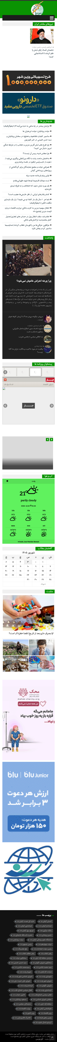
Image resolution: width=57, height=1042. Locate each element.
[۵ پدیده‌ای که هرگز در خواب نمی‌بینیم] (42, 664)
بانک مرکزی (45, 930)
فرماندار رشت (26, 985)
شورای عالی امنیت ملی (20, 981)
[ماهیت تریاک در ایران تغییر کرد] (15, 647)
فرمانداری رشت (44, 990)
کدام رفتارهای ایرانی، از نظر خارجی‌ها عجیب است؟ (28, 194)
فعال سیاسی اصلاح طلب (21, 990)
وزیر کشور (29, 1013)
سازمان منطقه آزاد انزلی (42, 958)
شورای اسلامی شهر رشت (22, 976)
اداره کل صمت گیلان (25, 921)
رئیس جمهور (26, 944)
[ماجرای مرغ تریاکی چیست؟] (15, 664)
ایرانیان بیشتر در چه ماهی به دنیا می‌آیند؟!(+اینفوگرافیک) (26, 126)
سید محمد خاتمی (43, 967)
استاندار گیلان (44, 926)
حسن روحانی (45, 935)
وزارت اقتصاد (24, 1008)
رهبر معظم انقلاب (26, 953)
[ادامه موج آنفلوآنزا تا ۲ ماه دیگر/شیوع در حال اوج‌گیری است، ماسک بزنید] (42, 647)
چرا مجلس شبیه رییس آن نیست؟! (36, 153)
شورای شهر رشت (44, 981)
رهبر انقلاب (46, 953)
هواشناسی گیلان (44, 1008)
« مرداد (43, 584)
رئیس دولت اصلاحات (42, 949)
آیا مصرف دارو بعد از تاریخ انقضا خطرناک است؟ (31, 633)
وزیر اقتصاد (46, 1013)
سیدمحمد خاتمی (22, 967)
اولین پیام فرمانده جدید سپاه (37, 175)
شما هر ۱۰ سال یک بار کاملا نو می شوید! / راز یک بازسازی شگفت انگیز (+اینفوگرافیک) (27, 201)
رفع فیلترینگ (21, 949)
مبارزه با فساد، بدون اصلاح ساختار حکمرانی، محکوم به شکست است (28, 330)
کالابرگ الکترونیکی (23, 1018)
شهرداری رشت (45, 976)
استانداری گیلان (25, 926)
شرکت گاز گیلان (44, 972)
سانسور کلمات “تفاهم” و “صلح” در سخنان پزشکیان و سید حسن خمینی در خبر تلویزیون (28, 138)
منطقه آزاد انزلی (44, 1004)
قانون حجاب (19, 995)
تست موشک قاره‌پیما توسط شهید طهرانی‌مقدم (31, 181)
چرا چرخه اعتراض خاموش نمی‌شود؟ (34, 281)
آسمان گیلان (46, 921)
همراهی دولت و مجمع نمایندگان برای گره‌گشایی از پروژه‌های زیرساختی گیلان (30, 168)
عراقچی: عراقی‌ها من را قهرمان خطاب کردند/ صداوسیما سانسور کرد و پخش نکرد (28, 227)
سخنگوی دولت (19, 958)
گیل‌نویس (40, 1039)
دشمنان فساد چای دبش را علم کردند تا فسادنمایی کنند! (43, 53)
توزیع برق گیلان (27, 930)
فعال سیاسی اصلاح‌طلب (41, 995)
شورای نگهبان (45, 985)
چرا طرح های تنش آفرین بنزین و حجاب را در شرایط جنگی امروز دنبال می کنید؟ (27, 146)
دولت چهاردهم (44, 944)
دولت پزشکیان (16, 939)
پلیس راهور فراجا (44, 1018)
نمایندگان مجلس (23, 1004)
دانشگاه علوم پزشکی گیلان (40, 939)
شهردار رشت (25, 972)
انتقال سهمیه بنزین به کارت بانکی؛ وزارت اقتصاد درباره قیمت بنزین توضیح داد (28, 209)
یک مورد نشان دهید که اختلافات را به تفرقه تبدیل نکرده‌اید (30, 187)
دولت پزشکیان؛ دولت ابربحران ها (36, 131)
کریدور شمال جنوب (43, 1022)
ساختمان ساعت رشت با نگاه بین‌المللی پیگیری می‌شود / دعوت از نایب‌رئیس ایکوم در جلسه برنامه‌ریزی (28, 160)
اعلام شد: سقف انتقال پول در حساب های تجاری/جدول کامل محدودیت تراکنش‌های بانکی (28, 218)
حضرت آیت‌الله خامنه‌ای (22, 935)
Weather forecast (28, 541)
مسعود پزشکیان (19, 999)
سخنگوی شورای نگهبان (42, 962)
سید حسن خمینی (18, 962)
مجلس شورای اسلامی (42, 999)
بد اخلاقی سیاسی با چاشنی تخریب (31, 336)
